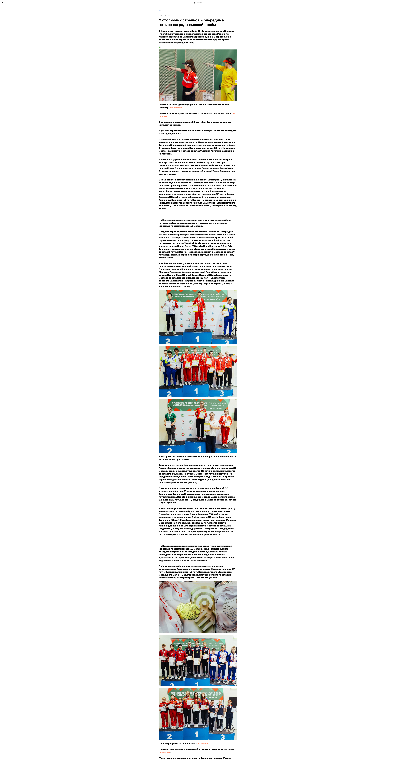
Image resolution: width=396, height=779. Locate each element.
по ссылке (176, 108)
